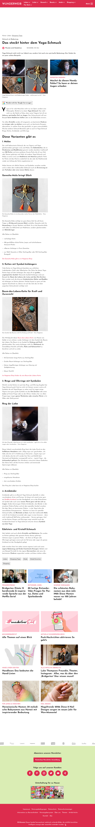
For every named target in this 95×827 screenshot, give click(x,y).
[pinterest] (37, 773)
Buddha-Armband (11, 499)
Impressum (26, 809)
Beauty (52, 2)
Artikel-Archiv (73, 812)
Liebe (34, 2)
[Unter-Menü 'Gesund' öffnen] (47, 2)
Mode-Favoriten (35, 559)
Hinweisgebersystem (46, 812)
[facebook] (30, 773)
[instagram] (44, 773)
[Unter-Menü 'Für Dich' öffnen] (31, 5)
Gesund (43, 2)
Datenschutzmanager (65, 809)
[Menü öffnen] (92, 4)
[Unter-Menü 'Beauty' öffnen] (56, 2)
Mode (61, 2)
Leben (26, 2)
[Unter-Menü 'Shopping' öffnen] (75, 2)
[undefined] (11, 745)
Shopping (70, 2)
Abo (51, 816)
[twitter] (51, 773)
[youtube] (58, 773)
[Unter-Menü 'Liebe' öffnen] (37, 2)
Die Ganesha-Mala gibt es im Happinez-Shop (17, 259)
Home (4, 35)
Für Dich (27, 5)
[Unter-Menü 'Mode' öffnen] (64, 2)
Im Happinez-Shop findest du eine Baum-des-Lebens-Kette (21, 375)
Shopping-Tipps (17, 35)
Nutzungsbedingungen (39, 809)
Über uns (58, 812)
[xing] (65, 773)
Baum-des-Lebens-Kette (25, 338)
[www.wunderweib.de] (12, 4)
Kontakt (45, 816)
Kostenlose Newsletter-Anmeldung (47, 760)
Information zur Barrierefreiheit (27, 812)
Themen (64, 812)
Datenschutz (52, 809)
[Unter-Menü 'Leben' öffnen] (29, 2)
